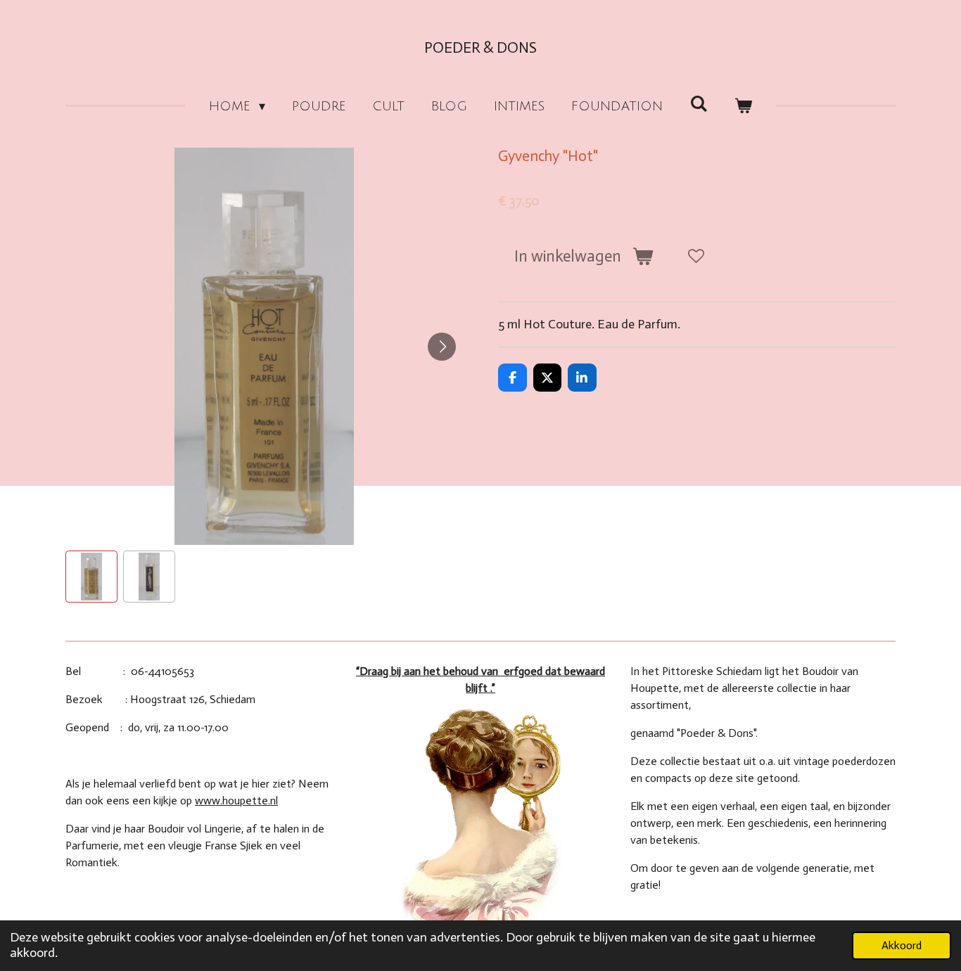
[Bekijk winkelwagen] (743, 107)
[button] (91, 577)
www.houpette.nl (236, 800)
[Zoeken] (698, 104)
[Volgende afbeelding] (442, 347)
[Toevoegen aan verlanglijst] (695, 256)
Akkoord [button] (902, 945)
